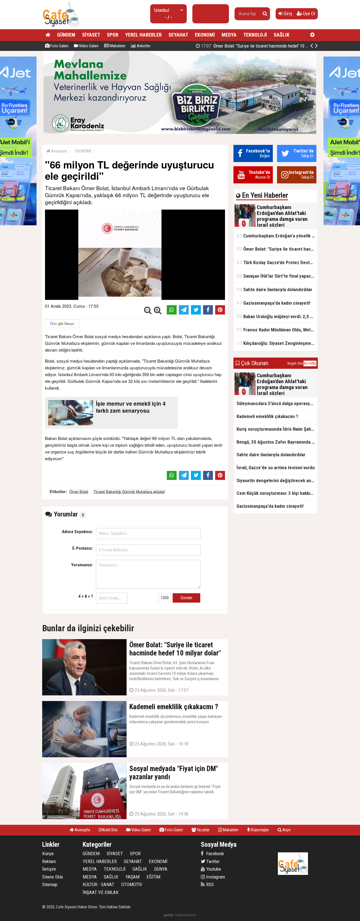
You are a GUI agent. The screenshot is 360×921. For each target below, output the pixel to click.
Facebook (214, 853)
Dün (300, 363)
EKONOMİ (205, 35)
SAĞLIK (281, 35)
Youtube (213, 869)
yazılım (169, 915)
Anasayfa (58, 151)
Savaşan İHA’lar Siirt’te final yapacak (276, 276)
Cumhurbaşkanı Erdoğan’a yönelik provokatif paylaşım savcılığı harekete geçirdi (277, 235)
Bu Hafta (310, 363)
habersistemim (185, 915)
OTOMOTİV (131, 884)
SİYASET (91, 35)
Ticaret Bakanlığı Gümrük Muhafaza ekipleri (129, 491)
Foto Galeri (59, 45)
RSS (209, 884)
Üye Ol (308, 13)
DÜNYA (160, 869)
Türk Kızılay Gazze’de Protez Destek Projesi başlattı (277, 262)
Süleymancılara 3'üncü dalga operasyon (276, 403)
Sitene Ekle (52, 877)
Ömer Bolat (78, 491)
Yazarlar (203, 829)
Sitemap (49, 884)
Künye (48, 853)
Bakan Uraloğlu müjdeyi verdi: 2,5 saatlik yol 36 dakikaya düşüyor (277, 316)
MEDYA (229, 35)
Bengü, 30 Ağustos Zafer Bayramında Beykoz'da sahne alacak (277, 442)
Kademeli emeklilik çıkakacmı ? (267, 416)
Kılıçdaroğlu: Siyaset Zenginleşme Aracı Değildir (277, 343)
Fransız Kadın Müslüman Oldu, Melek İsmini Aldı (277, 329)
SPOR (112, 35)
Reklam (49, 861)
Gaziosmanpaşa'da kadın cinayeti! (273, 303)
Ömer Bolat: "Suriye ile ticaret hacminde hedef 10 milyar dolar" (264, 46)
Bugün (291, 363)
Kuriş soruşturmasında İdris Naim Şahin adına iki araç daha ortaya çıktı (277, 429)
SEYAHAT (178, 35)
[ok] (265, 14)
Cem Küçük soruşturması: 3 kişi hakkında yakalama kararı (277, 493)
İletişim (49, 869)
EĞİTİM (153, 877)
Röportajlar (259, 829)
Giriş (287, 13)
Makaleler (117, 45)
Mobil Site (109, 829)
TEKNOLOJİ (255, 35)
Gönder (186, 597)
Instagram (215, 877)
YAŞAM (132, 877)
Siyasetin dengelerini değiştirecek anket (277, 480)
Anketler (143, 45)
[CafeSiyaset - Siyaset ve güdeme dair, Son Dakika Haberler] (61, 27)
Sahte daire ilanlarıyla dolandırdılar (274, 289)
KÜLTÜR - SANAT (98, 884)
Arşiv (286, 829)
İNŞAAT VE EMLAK (101, 892)
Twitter (212, 861)
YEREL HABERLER (143, 35)
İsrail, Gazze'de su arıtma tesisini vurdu (276, 467)
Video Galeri (88, 45)
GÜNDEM (66, 35)
